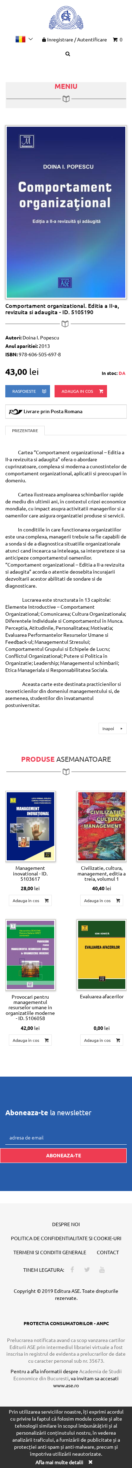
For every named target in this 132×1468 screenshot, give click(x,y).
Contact (108, 1252)
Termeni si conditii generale (49, 1252)
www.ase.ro (66, 1385)
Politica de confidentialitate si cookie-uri (66, 1238)
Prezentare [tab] (25, 431)
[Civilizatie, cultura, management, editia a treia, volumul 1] (102, 826)
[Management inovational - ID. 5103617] (30, 826)
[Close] (90, 1461)
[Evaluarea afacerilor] (102, 954)
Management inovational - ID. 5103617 (30, 873)
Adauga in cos (78, 391)
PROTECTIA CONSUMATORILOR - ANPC (66, 1323)
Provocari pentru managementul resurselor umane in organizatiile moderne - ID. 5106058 (30, 1007)
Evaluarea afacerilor (102, 996)
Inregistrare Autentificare (77, 39)
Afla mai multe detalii (59, 1462)
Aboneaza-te (63, 1155)
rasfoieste (24, 391)
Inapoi (108, 728)
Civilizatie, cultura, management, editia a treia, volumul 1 (101, 873)
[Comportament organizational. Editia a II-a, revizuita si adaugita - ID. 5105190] (66, 211)
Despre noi (66, 1224)
